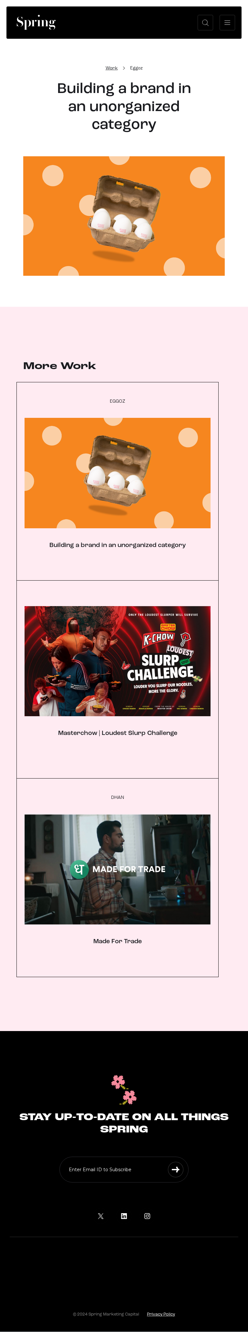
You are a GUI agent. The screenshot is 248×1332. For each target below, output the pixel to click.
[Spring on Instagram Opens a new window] (147, 1216)
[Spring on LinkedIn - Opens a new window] (124, 1216)
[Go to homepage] (36, 22)
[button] (205, 22)
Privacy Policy (161, 1314)
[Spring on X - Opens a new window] (100, 1216)
